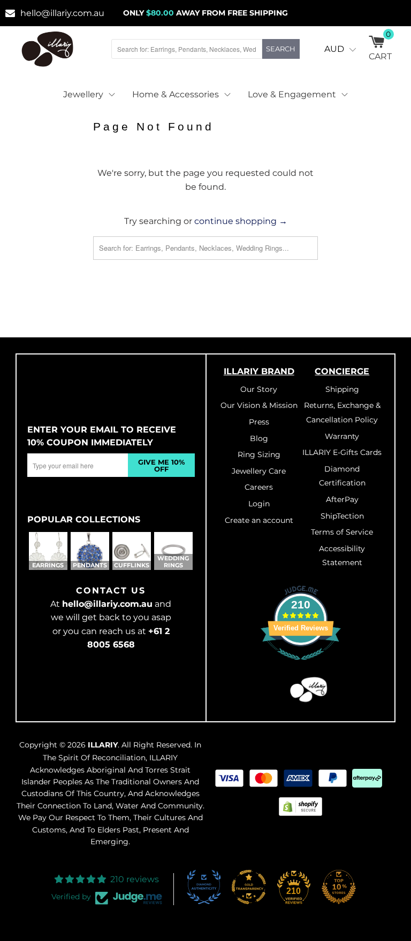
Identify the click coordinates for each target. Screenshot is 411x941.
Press (259, 422)
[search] (186, 49)
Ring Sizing (259, 454)
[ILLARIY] (48, 49)
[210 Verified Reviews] (300, 665)
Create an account (259, 520)
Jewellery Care (259, 471)
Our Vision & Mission (259, 405)
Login (259, 503)
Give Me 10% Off (161, 465)
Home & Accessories (175, 94)
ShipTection (342, 516)
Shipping (342, 389)
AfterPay (342, 499)
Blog (259, 438)
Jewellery (83, 94)
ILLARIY (103, 745)
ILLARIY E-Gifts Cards (342, 452)
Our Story (258, 389)
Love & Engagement (292, 94)
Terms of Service (342, 532)
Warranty (342, 436)
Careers (259, 487)
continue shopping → (240, 221)
